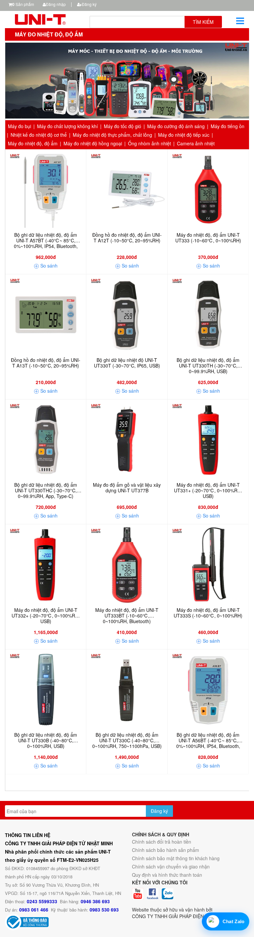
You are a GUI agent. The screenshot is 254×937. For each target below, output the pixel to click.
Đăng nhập (56, 4)
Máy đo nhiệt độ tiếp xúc (183, 134)
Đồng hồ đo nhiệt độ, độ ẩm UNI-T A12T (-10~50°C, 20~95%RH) (127, 238)
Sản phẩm (23, 4)
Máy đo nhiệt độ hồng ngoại (93, 143)
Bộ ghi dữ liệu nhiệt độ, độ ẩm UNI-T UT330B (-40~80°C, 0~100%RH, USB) (45, 740)
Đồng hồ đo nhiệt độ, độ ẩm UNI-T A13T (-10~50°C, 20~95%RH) (45, 363)
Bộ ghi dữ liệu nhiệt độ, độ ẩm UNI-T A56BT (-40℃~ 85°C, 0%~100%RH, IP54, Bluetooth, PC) (208, 740)
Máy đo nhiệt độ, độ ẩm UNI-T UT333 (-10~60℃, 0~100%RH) (208, 238)
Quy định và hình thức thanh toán (167, 874)
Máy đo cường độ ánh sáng (176, 126)
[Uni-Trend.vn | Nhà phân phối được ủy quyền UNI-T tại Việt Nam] (42, 18)
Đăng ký (89, 4)
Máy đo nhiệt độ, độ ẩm (33, 143)
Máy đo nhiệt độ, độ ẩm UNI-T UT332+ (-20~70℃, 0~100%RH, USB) (46, 615)
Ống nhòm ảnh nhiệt (149, 143)
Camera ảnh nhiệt (196, 143)
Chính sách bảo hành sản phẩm (165, 850)
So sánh (48, 265)
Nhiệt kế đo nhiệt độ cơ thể (39, 134)
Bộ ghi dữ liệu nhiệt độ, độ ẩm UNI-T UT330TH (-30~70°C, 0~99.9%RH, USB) (208, 365)
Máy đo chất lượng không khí (67, 126)
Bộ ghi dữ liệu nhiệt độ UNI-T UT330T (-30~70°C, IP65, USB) (127, 363)
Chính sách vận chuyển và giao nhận (171, 866)
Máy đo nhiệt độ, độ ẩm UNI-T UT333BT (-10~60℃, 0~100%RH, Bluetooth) (126, 615)
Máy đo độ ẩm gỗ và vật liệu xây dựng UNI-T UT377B (127, 488)
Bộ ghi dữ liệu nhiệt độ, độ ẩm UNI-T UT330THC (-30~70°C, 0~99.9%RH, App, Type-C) (45, 490)
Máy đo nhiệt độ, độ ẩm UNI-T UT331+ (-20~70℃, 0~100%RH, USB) (208, 490)
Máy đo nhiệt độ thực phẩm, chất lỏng (112, 134)
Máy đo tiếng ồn (227, 126)
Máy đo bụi (19, 126)
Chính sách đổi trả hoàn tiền (161, 841)
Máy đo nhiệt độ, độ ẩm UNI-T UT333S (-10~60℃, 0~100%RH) (208, 613)
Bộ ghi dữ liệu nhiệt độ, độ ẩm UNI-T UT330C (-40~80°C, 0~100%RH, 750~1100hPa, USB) (127, 740)
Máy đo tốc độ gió (122, 126)
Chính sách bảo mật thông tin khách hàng (176, 858)
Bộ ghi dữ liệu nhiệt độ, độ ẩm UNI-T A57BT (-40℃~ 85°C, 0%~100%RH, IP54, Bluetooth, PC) (46, 240)
